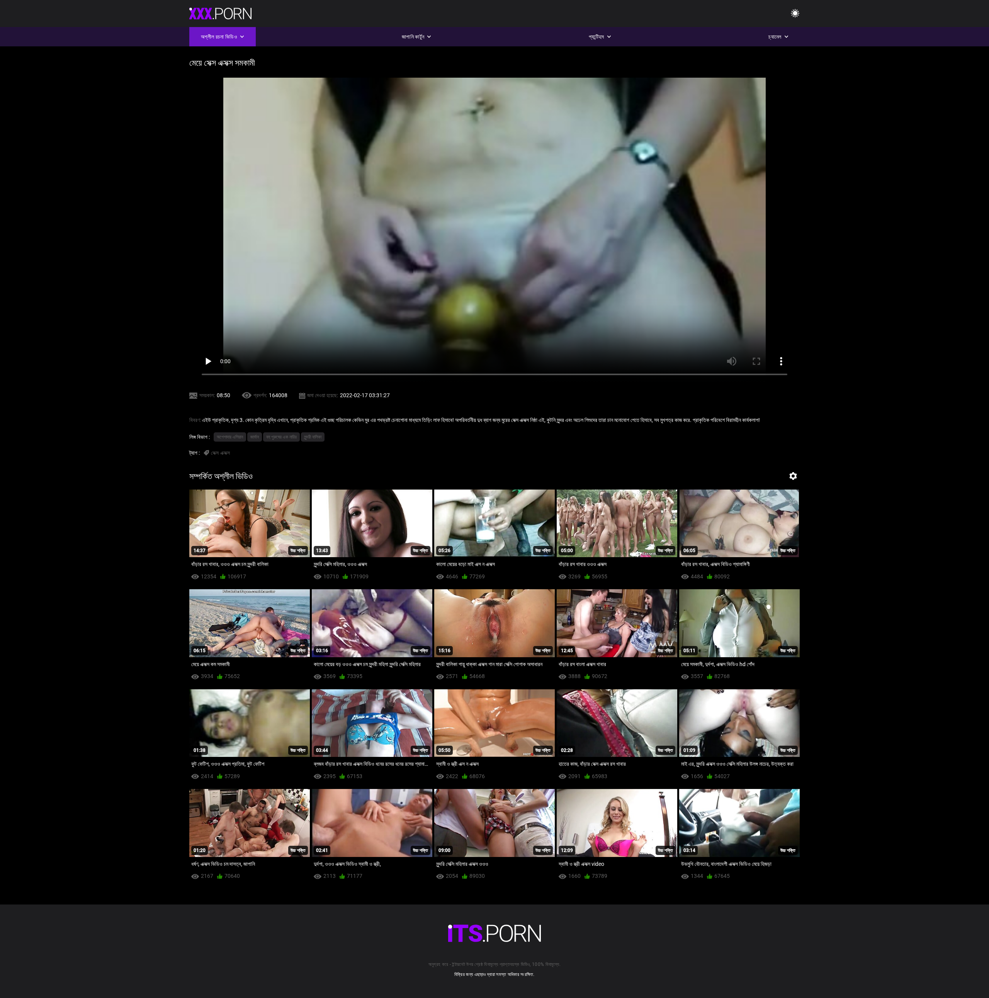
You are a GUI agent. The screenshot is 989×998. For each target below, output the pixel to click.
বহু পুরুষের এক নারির (281, 437)
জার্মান (254, 437)
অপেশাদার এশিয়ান (230, 437)
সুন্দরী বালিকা (312, 437)
